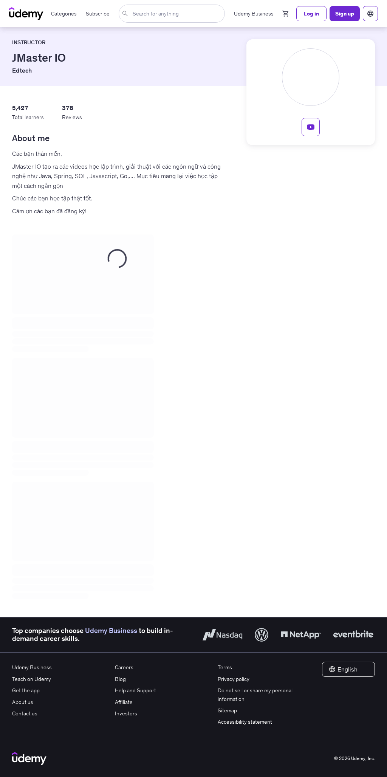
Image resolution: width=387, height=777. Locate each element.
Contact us (24, 713)
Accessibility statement (245, 721)
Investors (126, 713)
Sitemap (227, 710)
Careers (124, 667)
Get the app (26, 690)
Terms (225, 667)
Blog (120, 679)
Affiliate (124, 702)
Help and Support (135, 690)
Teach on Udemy (31, 679)
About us (22, 702)
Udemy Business (111, 631)
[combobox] (173, 13)
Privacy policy (233, 679)
